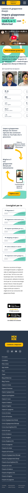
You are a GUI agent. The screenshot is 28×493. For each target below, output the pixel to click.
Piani (3, 371)
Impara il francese (7, 388)
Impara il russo (6, 399)
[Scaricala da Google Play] (14, 315)
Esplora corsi (14, 193)
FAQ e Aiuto (5, 364)
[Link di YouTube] (16, 351)
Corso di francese (7, 416)
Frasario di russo (7, 465)
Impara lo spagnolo (7, 409)
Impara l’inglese (6, 406)
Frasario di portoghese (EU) (10, 462)
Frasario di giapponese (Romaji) (11, 455)
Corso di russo (6, 430)
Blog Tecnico (5, 381)
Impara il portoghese (8, 395)
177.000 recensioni (14, 311)
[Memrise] (3, 3)
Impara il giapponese (8, 392)
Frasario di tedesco (7, 469)
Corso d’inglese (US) (8, 441)
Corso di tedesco (7, 434)
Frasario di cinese (7, 448)
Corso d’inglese (6, 437)
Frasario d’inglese (7, 476)
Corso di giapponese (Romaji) (10, 423)
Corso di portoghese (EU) (9, 427)
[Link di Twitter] (12, 351)
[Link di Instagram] (20, 351)
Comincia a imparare (13, 2)
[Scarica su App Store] (14, 306)
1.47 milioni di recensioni (14, 320)
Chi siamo (5, 357)
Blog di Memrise (6, 378)
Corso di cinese (6, 413)
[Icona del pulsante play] (10, 78)
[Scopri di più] (24, 3)
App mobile (5, 367)
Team (3, 374)
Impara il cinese (6, 385)
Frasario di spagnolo (8, 480)
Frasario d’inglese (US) (8, 473)
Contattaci (5, 360)
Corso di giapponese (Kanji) (10, 420)
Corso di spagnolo (7, 444)
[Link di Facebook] (8, 351)
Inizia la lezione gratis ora (14, 50)
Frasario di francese (7, 451)
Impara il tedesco (7, 402)
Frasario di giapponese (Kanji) (10, 458)
